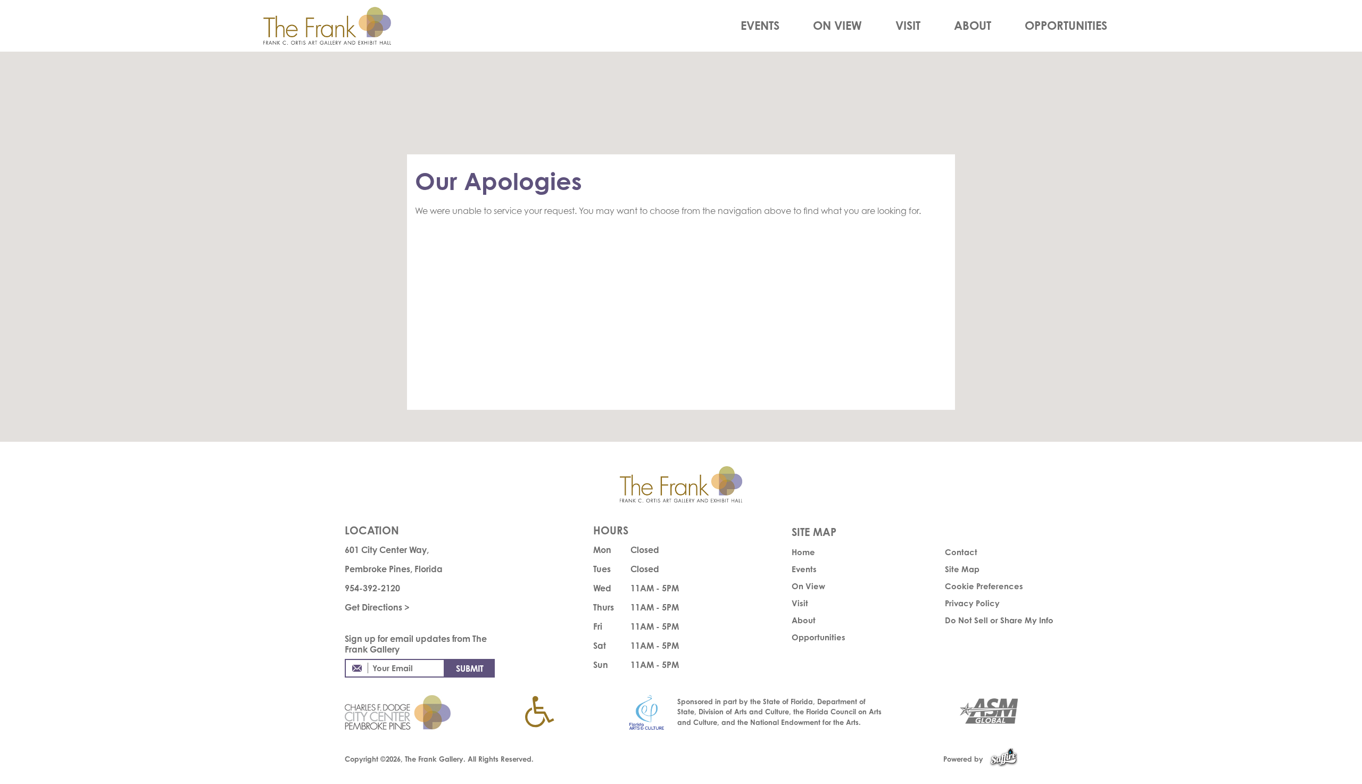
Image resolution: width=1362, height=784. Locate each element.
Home (803, 552)
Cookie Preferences (984, 586)
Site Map (962, 569)
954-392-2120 (372, 588)
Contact (961, 552)
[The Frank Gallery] (339, 26)
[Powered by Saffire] (1004, 759)
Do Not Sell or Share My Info (999, 620)
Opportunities (1066, 25)
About (972, 25)
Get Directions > (377, 607)
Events (760, 25)
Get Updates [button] (470, 668)
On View (837, 25)
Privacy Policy (972, 603)
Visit (907, 25)
